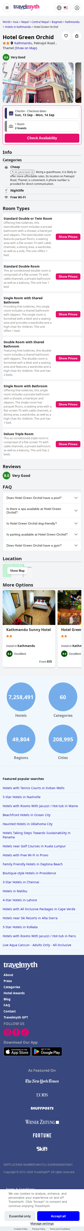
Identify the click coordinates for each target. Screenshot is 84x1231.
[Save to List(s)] (66, 35)
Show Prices (68, 237)
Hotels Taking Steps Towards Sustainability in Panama (37, 835)
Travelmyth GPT (16, 1017)
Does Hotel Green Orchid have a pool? (34, 498)
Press (8, 981)
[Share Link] (76, 35)
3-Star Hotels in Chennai (21, 882)
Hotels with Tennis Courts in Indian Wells (34, 788)
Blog (7, 999)
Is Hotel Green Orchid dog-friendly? (31, 523)
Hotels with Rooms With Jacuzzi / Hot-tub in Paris (39, 936)
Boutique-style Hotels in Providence (29, 873)
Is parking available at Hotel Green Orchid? (37, 534)
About (8, 975)
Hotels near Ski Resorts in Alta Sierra (30, 918)
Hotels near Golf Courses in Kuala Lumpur (34, 846)
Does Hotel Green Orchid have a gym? (34, 545)
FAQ (7, 1005)
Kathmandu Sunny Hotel (28, 629)
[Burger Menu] (7, 8)
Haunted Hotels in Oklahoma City (27, 824)
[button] (42, 126)
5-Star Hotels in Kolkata (20, 927)
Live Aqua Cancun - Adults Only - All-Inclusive (37, 945)
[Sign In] (77, 8)
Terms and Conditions (60, 1229)
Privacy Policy (38, 1229)
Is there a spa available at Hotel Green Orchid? (33, 510)
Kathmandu (23, 43)
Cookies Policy (21, 1229)
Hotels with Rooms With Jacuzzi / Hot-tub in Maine (40, 806)
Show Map (17, 570)
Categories (12, 987)
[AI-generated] (32, 172)
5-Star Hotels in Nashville (22, 797)
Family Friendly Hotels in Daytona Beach (33, 864)
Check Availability (42, 138)
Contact (10, 1011)
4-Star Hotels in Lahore (20, 900)
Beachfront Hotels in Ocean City (26, 815)
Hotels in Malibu (15, 891)
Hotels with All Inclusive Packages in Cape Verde (39, 909)
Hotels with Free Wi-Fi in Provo (25, 855)
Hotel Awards (14, 993)
